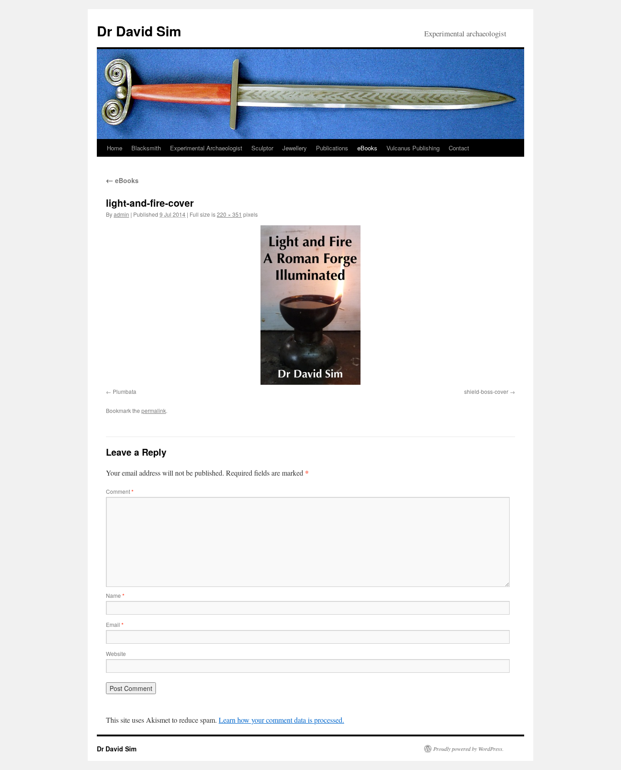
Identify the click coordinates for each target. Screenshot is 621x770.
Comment (120, 491)
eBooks (367, 148)
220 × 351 (229, 214)
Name (115, 595)
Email (115, 624)
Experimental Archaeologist (206, 148)
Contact (459, 148)
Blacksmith (146, 148)
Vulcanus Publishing (413, 148)
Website (116, 653)
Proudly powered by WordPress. (468, 748)
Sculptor (262, 148)
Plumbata (124, 391)
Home (114, 148)
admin (121, 214)
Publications (332, 148)
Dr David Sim (139, 30)
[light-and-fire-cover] (310, 305)
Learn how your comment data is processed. (281, 720)
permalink (153, 410)
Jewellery (294, 148)
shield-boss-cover (486, 391)
